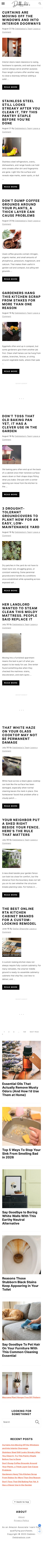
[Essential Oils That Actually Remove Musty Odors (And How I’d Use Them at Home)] (21, 1060)
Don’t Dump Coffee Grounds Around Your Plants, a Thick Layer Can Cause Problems (21, 208)
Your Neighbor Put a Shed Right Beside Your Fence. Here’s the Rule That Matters (21, 827)
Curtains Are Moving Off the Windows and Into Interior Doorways (21, 18)
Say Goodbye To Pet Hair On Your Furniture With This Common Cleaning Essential (21, 1350)
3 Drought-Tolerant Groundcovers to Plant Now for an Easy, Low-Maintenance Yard (21, 518)
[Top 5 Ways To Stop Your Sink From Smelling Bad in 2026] (21, 1126)
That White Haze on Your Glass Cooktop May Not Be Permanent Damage (20, 735)
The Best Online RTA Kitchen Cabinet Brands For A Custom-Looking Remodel (19, 916)
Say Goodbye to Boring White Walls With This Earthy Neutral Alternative (19, 1217)
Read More (11, 87)
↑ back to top (21, 1502)
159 (24, 1032)
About (21, 1517)
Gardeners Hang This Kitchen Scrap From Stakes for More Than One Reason (21, 300)
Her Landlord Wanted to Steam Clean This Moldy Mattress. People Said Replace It (20, 612)
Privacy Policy (21, 1520)
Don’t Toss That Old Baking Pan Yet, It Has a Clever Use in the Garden (19, 423)
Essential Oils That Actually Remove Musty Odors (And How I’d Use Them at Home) (20, 1089)
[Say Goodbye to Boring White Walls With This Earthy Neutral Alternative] (21, 1188)
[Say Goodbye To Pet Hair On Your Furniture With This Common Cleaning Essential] (21, 1320)
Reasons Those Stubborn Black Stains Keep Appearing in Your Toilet (20, 1283)
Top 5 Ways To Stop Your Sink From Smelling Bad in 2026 (21, 1153)
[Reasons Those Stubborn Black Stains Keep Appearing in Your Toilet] (21, 1254)
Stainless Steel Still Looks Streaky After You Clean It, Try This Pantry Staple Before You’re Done (21, 112)
